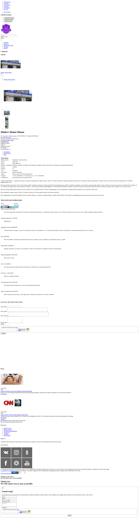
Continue (3, 333)
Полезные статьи (8, 45)
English (11, 19)
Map (5, 154)
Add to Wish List (22, 136)
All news (3, 419)
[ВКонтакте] (2, 207)
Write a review (13, 136)
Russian (12, 17)
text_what (8, 137)
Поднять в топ (4, 141)
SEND (69, 515)
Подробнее (4, 394)
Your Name (4, 306)
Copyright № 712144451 (7, 470)
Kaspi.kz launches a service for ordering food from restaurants (16, 391)
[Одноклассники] (4, 207)
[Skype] (15, 207)
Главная (6, 42)
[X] (8, 207)
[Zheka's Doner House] (18, 109)
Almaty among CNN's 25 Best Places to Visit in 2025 (14, 414)
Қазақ (10, 21)
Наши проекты (8, 429)
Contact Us (7, 432)
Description (7, 152)
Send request (7, 435)
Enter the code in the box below (10, 327)
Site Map (6, 434)
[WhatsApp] (13, 207)
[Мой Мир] (6, 207)
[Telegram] (17, 207)
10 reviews (5, 136)
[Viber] (11, 207)
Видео (5, 48)
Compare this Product (32, 136)
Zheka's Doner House (6, 72)
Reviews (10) (7, 153)
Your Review (4, 322)
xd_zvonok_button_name (7, 140)
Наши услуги (7, 428)
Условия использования (10, 431)
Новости (6, 44)
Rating (2, 324)
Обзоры (6, 47)
